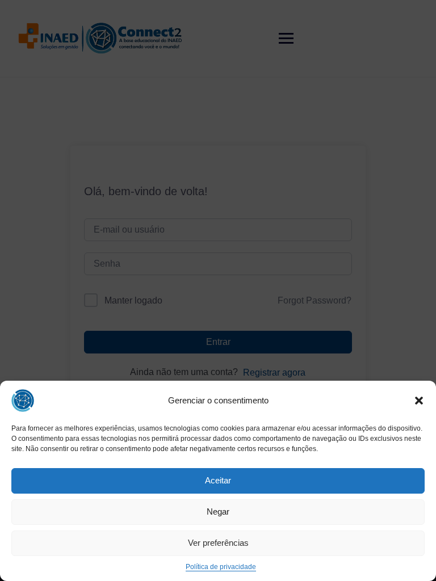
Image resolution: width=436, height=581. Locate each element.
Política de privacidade (221, 567)
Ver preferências (218, 543)
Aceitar (218, 480)
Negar (218, 511)
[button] (419, 400)
